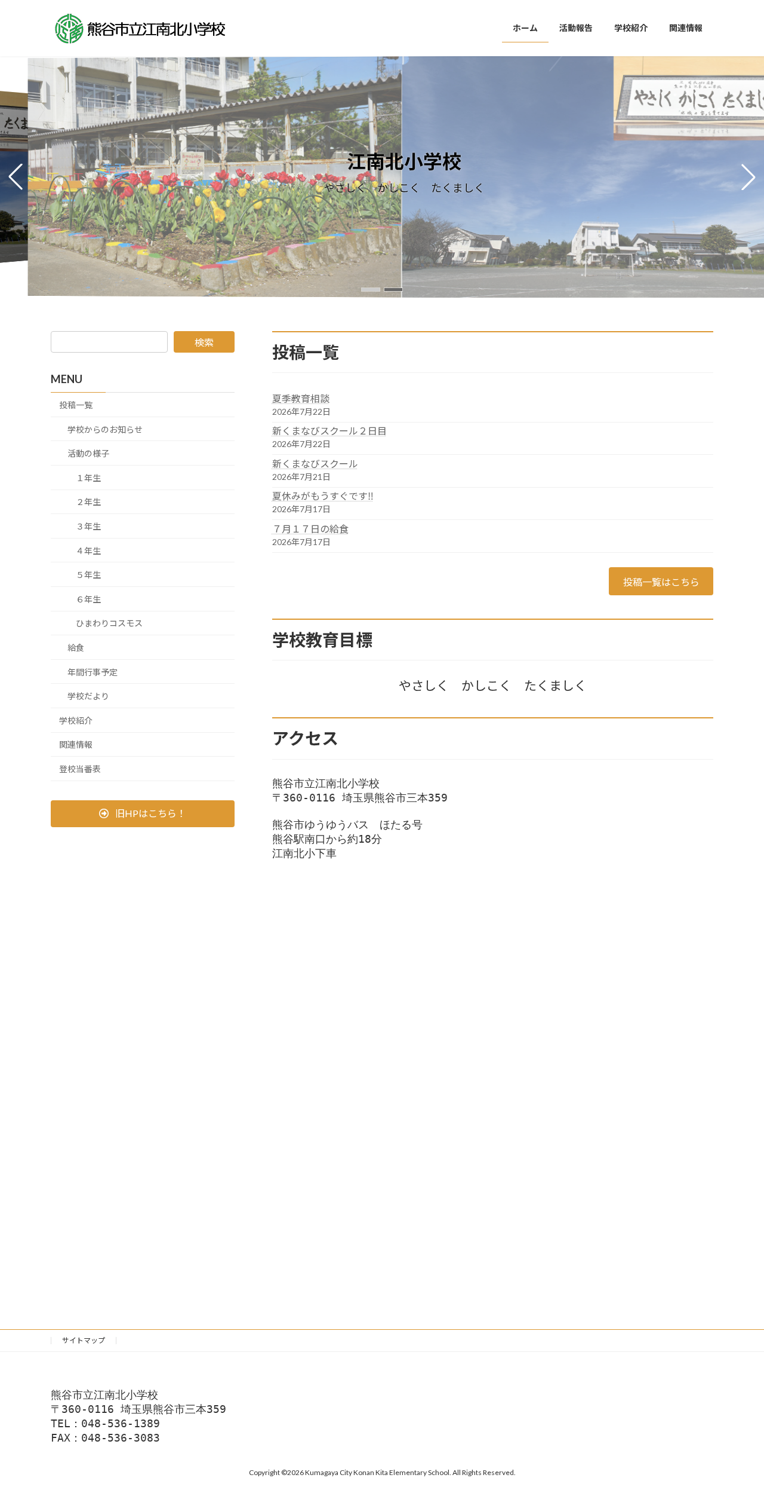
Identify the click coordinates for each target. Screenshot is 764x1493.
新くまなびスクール (315, 463)
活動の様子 (88, 453)
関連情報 (76, 744)
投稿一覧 (76, 405)
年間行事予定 (92, 671)
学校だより (88, 696)
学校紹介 (76, 720)
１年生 (88, 478)
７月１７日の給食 (310, 528)
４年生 (88, 550)
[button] (371, 289)
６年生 (88, 599)
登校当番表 (80, 769)
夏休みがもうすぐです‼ (323, 495)
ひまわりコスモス (109, 623)
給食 (75, 648)
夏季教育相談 (300, 398)
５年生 (88, 575)
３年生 (88, 526)
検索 (204, 342)
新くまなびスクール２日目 (329, 430)
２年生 (88, 502)
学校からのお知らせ (105, 429)
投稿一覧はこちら (661, 582)
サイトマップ (83, 1340)
